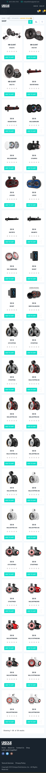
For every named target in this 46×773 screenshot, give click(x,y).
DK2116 (11, 84)
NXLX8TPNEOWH (11, 712)
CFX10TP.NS (12, 343)
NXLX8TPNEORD (34, 601)
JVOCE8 (12, 195)
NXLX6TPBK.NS (12, 491)
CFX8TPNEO (34, 564)
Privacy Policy (20, 763)
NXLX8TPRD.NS (12, 417)
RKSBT (34, 269)
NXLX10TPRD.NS (34, 380)
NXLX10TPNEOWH (34, 675)
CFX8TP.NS (34, 343)
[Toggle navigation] (4, 12)
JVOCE (34, 195)
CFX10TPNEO (12, 564)
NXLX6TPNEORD (12, 638)
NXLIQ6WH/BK (12, 158)
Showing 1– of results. (14, 730)
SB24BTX (34, 232)
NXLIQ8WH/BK (34, 121)
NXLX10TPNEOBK (34, 638)
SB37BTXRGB (34, 84)
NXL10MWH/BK (12, 269)
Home (3, 18)
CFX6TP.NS (11, 380)
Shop (28, 748)
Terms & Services (8, 763)
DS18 (34, 82)
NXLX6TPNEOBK (12, 675)
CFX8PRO (34, 158)
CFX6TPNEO (12, 601)
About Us (11, 748)
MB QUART (12, 45)
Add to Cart (9, 57)
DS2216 (11, 48)
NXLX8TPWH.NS (12, 528)
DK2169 (34, 48)
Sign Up (41, 6)
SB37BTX (12, 232)
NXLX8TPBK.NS (34, 454)
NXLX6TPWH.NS (34, 528)
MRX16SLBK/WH (34, 306)
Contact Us (20, 748)
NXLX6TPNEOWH (34, 712)
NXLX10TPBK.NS (11, 454)
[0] (38, 11)
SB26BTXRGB (12, 121)
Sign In (35, 6)
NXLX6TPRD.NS (34, 417)
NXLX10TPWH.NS (34, 491)
